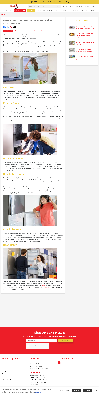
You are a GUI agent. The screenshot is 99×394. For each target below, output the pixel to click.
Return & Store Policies (8, 380)
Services (57, 10)
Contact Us (85, 10)
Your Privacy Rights (65, 390)
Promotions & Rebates (44, 10)
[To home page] (13, 6)
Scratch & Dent (19, 10)
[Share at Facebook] (4, 27)
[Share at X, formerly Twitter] (14, 27)
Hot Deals (31, 10)
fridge (43, 285)
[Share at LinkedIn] (8, 27)
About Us (66, 10)
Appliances (8, 10)
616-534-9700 (38, 367)
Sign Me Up (65, 340)
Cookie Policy (38, 392)
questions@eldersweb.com (40, 368)
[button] (63, 6)
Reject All (76, 390)
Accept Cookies (87, 390)
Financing (75, 10)
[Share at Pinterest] (11, 27)
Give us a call (48, 287)
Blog (93, 10)
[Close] (96, 390)
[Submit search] (57, 6)
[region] (49, 390)
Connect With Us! (60, 2)
